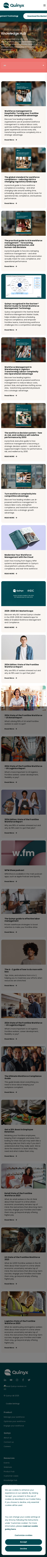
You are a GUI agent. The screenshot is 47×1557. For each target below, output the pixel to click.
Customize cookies (23, 1535)
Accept (23, 1542)
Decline (23, 1548)
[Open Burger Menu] (44, 5)
